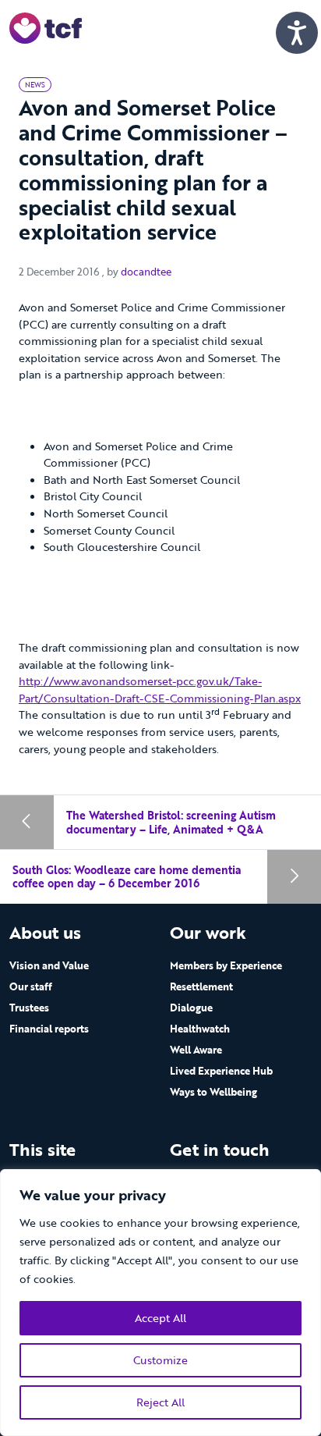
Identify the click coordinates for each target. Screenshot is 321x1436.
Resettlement (201, 986)
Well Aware (196, 1050)
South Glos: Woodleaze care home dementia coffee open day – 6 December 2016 (126, 876)
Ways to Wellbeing (213, 1092)
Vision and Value (49, 965)
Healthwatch (200, 1029)
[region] (160, 1302)
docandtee (146, 272)
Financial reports (49, 1029)
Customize (160, 1360)
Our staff (30, 986)
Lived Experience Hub (221, 1071)
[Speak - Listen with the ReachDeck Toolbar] (297, 33)
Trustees (29, 1008)
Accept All (160, 1318)
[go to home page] (45, 27)
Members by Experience (226, 965)
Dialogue (191, 1008)
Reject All (160, 1402)
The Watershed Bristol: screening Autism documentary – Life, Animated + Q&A (171, 822)
